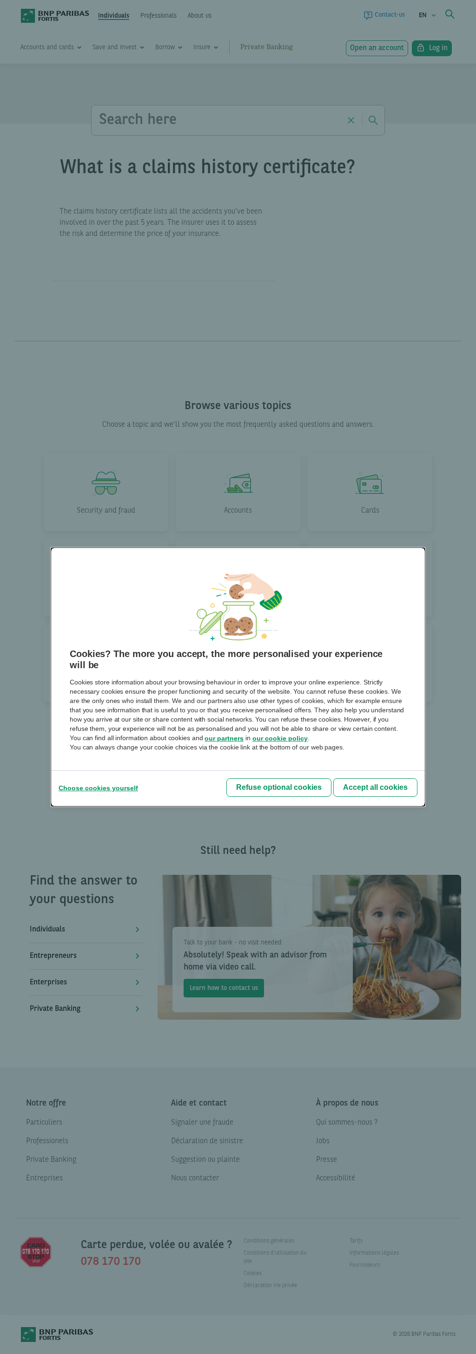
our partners (224, 738)
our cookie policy (280, 738)
